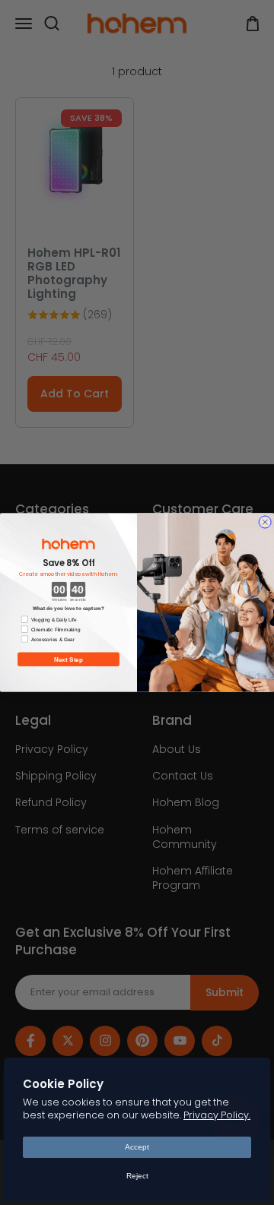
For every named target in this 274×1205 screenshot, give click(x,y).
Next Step (68, 659)
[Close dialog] (265, 522)
